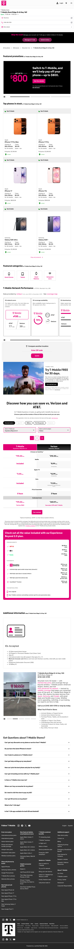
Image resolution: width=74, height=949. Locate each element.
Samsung (46, 696)
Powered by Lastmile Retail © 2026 (37, 946)
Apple (40, 696)
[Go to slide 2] (31, 97)
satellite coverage (44, 690)
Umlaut (19, 294)
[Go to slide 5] (31, 719)
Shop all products (37, 257)
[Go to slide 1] (11, 97)
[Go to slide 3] (51, 97)
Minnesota (16, 48)
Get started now (51, 384)
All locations (6, 48)
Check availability (39, 81)
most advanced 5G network (48, 688)
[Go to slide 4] (25, 719)
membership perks (45, 683)
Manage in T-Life (30, 40)
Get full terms (51, 88)
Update (37, 356)
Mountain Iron (26, 48)
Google (56, 696)
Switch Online (45, 40)
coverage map (52, 294)
